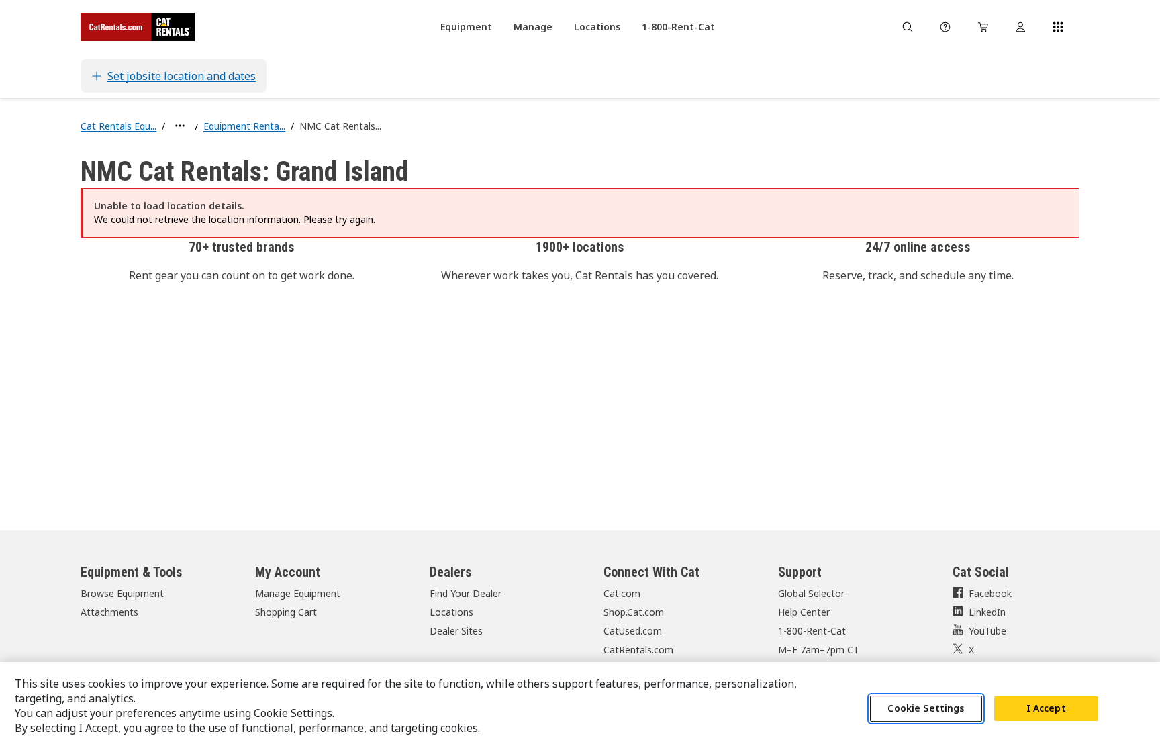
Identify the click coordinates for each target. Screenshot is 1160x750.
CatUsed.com (632, 630)
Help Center (804, 612)
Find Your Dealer (465, 593)
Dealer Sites (456, 630)
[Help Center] (945, 27)
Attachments (109, 612)
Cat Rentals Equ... (118, 126)
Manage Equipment (297, 593)
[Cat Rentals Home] (138, 27)
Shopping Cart (286, 612)
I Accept (1046, 708)
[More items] (180, 126)
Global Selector (811, 593)
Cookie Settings (925, 708)
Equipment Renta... (244, 126)
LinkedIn (987, 612)
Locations (451, 612)
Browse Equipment (122, 593)
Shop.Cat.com (633, 612)
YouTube (987, 630)
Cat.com (621, 593)
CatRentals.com (638, 649)
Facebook (990, 593)
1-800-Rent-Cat (812, 630)
